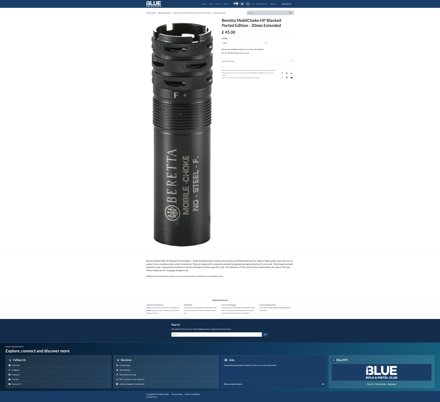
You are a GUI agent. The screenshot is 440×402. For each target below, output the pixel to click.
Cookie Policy (151, 397)
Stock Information (228, 61)
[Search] (290, 13)
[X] (287, 73)
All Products (151, 13)
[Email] (291, 77)
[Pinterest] (287, 77)
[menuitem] (204, 4)
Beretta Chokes (164, 13)
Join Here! (392, 384)
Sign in (273, 4)
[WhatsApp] (282, 77)
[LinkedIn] (291, 73)
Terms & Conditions (192, 394)
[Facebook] (282, 73)
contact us (261, 73)
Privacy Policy (177, 394)
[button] (248, 3)
